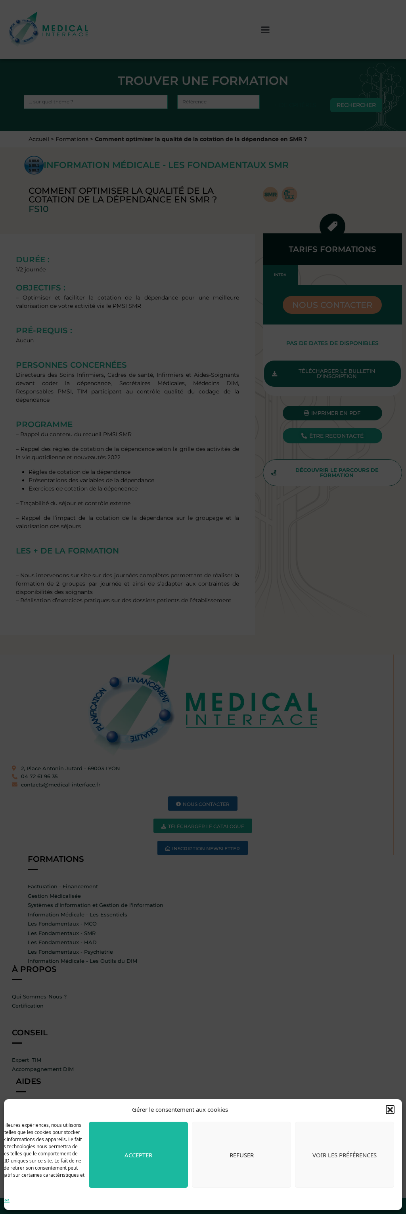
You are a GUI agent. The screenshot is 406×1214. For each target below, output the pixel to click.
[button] (390, 1109)
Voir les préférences (344, 1155)
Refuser (242, 1155)
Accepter (138, 1155)
